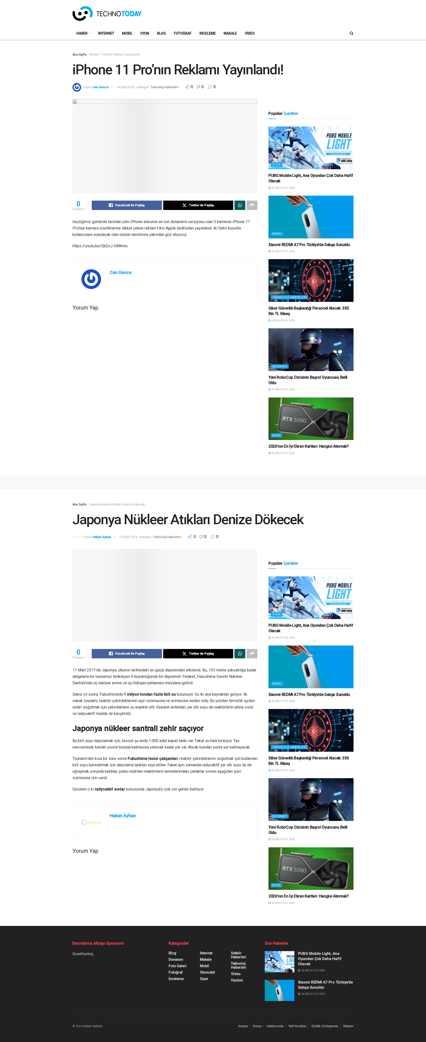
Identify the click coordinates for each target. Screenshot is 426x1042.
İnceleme (207, 33)
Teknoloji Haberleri (164, 87)
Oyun (144, 33)
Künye (257, 1026)
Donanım (176, 959)
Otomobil (207, 972)
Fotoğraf (183, 33)
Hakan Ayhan (101, 537)
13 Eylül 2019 (128, 537)
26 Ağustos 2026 (283, 187)
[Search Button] (352, 33)
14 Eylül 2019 (125, 87)
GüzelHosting (82, 954)
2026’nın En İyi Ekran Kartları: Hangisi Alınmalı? (308, 446)
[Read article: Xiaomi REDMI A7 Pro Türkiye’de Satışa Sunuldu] (311, 217)
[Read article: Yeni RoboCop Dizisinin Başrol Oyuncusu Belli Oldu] (311, 349)
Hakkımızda (275, 1026)
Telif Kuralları (297, 1026)
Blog (161, 33)
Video (250, 33)
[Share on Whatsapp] (239, 205)
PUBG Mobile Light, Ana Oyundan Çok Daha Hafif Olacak (320, 958)
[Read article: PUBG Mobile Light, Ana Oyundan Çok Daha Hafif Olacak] (311, 147)
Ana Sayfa (79, 54)
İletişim (348, 1026)
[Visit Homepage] (107, 13)
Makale (230, 33)
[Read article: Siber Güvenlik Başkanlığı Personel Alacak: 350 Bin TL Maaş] (311, 280)
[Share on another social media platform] (252, 205)
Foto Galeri (178, 966)
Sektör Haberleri (238, 955)
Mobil (127, 33)
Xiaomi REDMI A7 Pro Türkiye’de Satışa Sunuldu (309, 244)
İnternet (106, 33)
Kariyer (243, 1026)
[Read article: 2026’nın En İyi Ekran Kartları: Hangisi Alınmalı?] (311, 418)
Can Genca (100, 87)
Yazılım (237, 980)
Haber (82, 33)
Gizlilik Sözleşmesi (324, 1026)
